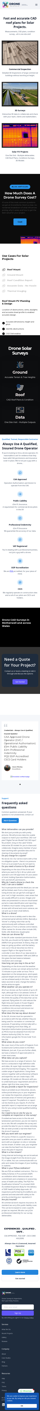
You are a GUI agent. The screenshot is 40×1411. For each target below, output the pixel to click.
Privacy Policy (28, 1318)
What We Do (6, 1329)
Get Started (20, 682)
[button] (36, 4)
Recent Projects (7, 1333)
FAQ (3, 1382)
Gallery (4, 1337)
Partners (5, 1366)
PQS (12, 571)
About (4, 1354)
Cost (20, 222)
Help (3, 1378)
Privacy (4, 1390)
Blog (3, 1362)
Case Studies (6, 1358)
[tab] (11, 269)
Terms (4, 1386)
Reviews (4, 1341)
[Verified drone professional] (20, 776)
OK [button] (22, 1406)
